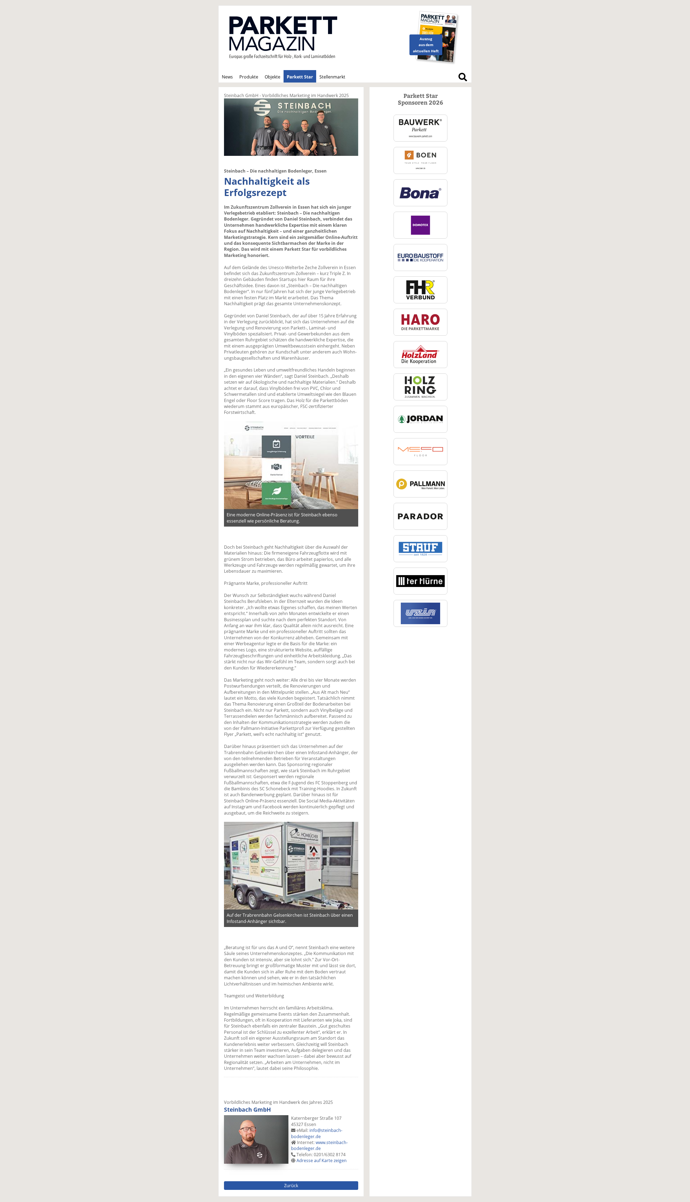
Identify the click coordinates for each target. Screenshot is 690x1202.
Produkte (248, 77)
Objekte (272, 77)
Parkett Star (300, 77)
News (227, 77)
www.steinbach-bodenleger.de (319, 1145)
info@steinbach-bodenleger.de (316, 1133)
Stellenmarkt (332, 77)
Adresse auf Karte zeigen (321, 1160)
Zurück (291, 1186)
